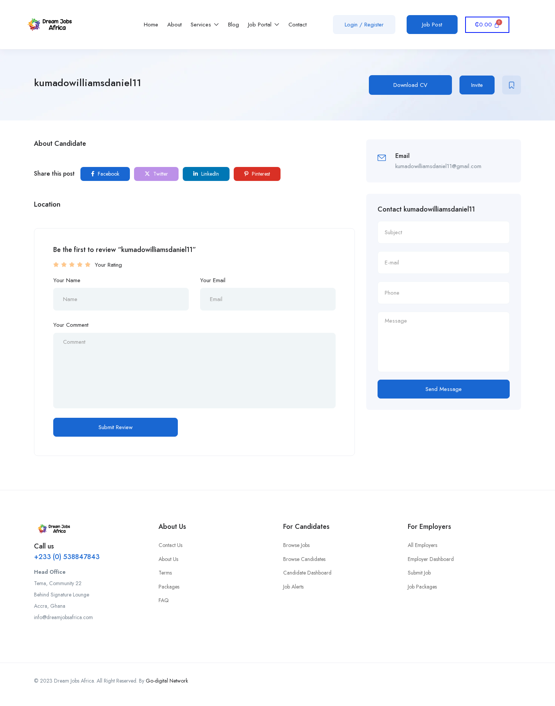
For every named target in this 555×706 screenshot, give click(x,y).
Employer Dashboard (431, 559)
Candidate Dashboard (307, 572)
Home (151, 24)
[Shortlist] (511, 85)
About (174, 24)
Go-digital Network (167, 680)
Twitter (160, 174)
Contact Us (170, 545)
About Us (168, 559)
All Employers (422, 545)
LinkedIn (209, 174)
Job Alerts (293, 586)
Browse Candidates (304, 559)
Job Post (432, 24)
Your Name (66, 280)
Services (202, 24)
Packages (169, 586)
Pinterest (260, 174)
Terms (165, 572)
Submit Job (419, 572)
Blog (233, 24)
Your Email (212, 280)
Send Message (444, 389)
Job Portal (260, 24)
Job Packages (422, 586)
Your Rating (108, 265)
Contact (297, 24)
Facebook (107, 174)
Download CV (410, 85)
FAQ (164, 600)
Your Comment (70, 325)
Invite (477, 85)
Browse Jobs (296, 545)
